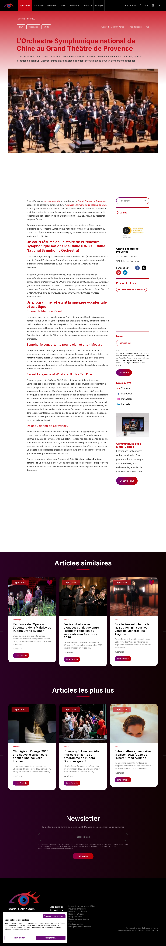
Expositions (38, 5)
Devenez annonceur (77, 909)
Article (46, 27)
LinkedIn (125, 404)
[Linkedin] (125, 272)
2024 (21, 27)
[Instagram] (153, 5)
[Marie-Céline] (9, 5)
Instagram (126, 399)
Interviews (51, 5)
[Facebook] (159, 5)
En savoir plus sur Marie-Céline (81, 906)
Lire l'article (21, 655)
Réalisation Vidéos (76, 914)
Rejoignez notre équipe (78, 919)
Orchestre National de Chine (131, 289)
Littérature (87, 5)
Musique (99, 5)
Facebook (126, 393)
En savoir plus (126, 480)
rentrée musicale (51, 201)
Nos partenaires (75, 916)
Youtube (125, 388)
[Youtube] (146, 5)
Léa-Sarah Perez (116, 27)
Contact (71, 921)
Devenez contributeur (77, 911)
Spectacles (25, 5)
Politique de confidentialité (79, 926)
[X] (144, 268)
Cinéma (63, 5)
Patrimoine (74, 5)
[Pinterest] (118, 272)
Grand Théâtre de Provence (92, 201)
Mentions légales (75, 924)
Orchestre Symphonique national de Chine (87, 205)
